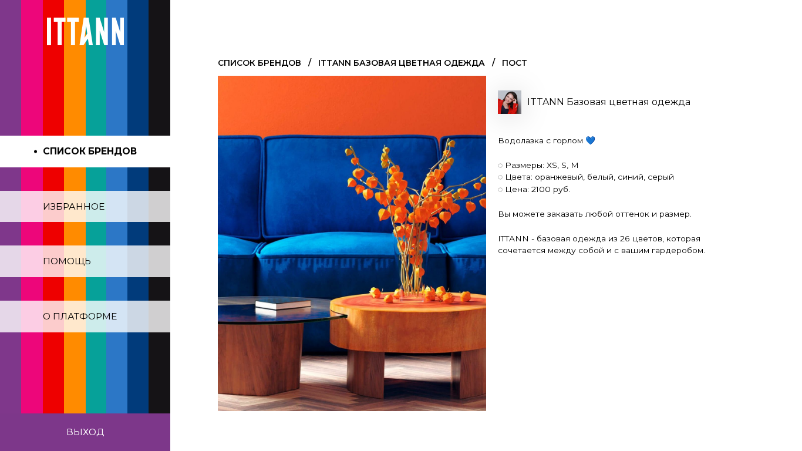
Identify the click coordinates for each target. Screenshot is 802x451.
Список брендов (90, 151)
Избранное (74, 206)
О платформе (80, 316)
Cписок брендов (259, 63)
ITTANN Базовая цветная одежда (401, 63)
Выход (85, 431)
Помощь (67, 261)
